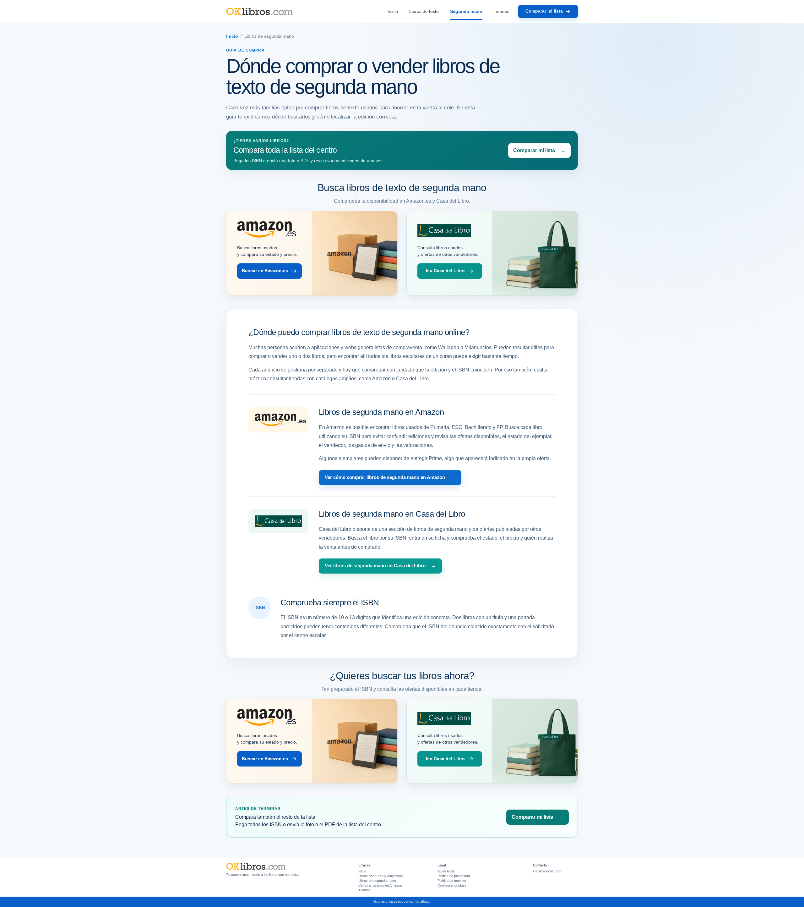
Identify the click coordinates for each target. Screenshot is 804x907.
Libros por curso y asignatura (380, 876)
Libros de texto (424, 11)
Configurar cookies (451, 885)
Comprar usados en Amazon (380, 885)
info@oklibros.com (547, 871)
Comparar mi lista (544, 11)
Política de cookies (451, 880)
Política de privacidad (453, 876)
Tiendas (501, 11)
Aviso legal (445, 871)
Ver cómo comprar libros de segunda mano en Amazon (390, 477)
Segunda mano (466, 11)
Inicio (393, 11)
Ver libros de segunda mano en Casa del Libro (380, 565)
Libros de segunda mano (377, 880)
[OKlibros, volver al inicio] (259, 11)
